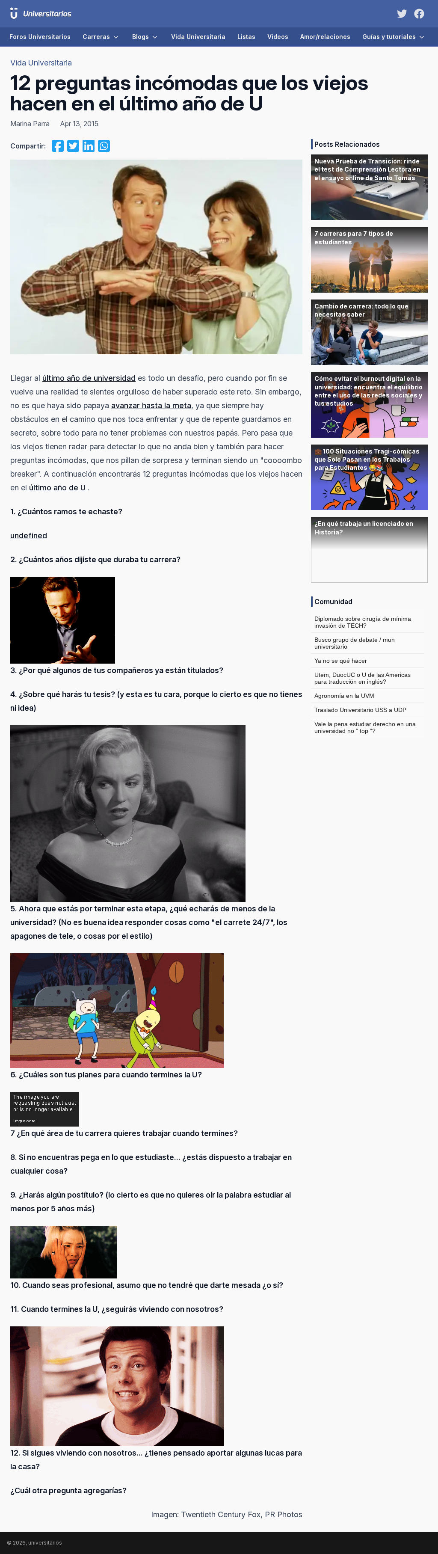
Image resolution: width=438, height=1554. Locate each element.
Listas (246, 36)
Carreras (96, 36)
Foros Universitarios (40, 36)
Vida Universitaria (198, 36)
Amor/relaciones (325, 36)
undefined (28, 535)
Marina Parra (30, 123)
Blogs (140, 36)
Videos (277, 36)
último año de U (57, 487)
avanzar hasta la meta (151, 405)
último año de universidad (89, 378)
